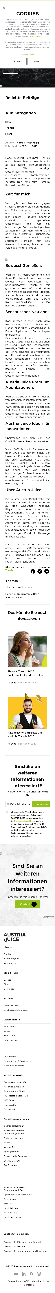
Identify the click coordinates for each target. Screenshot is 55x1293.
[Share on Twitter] (39, 571)
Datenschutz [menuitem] (14, 1281)
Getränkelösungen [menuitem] (14, 1126)
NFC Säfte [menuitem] (9, 1100)
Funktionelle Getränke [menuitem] (15, 1156)
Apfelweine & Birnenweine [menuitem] (18, 1194)
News (8, 134)
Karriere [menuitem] (8, 999)
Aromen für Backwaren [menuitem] (16, 1246)
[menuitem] (27, 1051)
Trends (9, 128)
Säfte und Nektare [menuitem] (13, 1138)
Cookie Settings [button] (27, 54)
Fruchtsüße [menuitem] (10, 1105)
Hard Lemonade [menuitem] (12, 1217)
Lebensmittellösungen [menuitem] (16, 1234)
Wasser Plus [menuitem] (10, 1147)
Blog (8, 122)
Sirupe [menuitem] (7, 1142)
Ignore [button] (36, 61)
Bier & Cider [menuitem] (10, 1035)
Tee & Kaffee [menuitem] (10, 1165)
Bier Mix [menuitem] (8, 1203)
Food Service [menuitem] (11, 1040)
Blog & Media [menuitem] (11, 973)
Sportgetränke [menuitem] (11, 1151)
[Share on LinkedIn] (46, 571)
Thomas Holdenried (27, 143)
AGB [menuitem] (26, 1281)
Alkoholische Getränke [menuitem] (14, 1187)
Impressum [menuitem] (29, 1284)
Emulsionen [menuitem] (10, 1109)
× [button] (3, 7)
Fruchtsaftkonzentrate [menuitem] (16, 1095)
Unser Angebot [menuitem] (12, 1005)
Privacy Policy (34, 36)
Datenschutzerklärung (24, 821)
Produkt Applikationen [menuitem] (16, 1119)
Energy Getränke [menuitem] (13, 1160)
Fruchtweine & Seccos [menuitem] (15, 1190)
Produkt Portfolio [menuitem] (14, 1075)
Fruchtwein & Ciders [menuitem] (14, 1091)
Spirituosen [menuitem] (10, 1199)
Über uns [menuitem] (8, 947)
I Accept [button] (17, 61)
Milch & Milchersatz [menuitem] (14, 1065)
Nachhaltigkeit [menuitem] (11, 958)
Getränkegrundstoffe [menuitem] (15, 1082)
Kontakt (25, 904)
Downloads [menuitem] (10, 988)
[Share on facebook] (33, 571)
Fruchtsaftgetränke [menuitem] (14, 1133)
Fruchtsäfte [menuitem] (10, 1056)
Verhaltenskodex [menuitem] (41, 1281)
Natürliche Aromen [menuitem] (14, 1086)
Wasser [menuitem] (7, 1031)
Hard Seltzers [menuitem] (11, 1208)
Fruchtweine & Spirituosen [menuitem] (18, 1061)
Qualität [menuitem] (8, 954)
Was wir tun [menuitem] (10, 963)
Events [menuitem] (7, 979)
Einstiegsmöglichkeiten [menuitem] (16, 1010)
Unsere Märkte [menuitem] (12, 1020)
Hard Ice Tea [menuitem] (10, 1212)
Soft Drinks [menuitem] (10, 1026)
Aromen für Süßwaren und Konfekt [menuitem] (22, 1242)
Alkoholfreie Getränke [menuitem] (14, 1131)
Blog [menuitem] (6, 984)
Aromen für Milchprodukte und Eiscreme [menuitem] (25, 1251)
